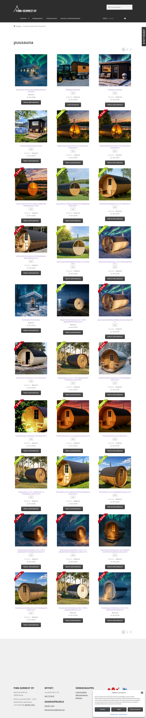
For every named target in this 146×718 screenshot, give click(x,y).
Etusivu (18, 26)
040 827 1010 (30, 705)
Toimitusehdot (81, 692)
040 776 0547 (49, 696)
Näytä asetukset (135, 709)
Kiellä (119, 709)
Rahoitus (79, 698)
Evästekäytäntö (114, 714)
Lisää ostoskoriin (73, 105)
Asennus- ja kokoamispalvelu (70, 18)
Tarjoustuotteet (51, 18)
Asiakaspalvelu (37, 18)
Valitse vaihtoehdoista (31, 102)
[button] (142, 693)
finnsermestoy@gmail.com (55, 710)
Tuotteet (23, 18)
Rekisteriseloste (123, 714)
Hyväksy (102, 709)
